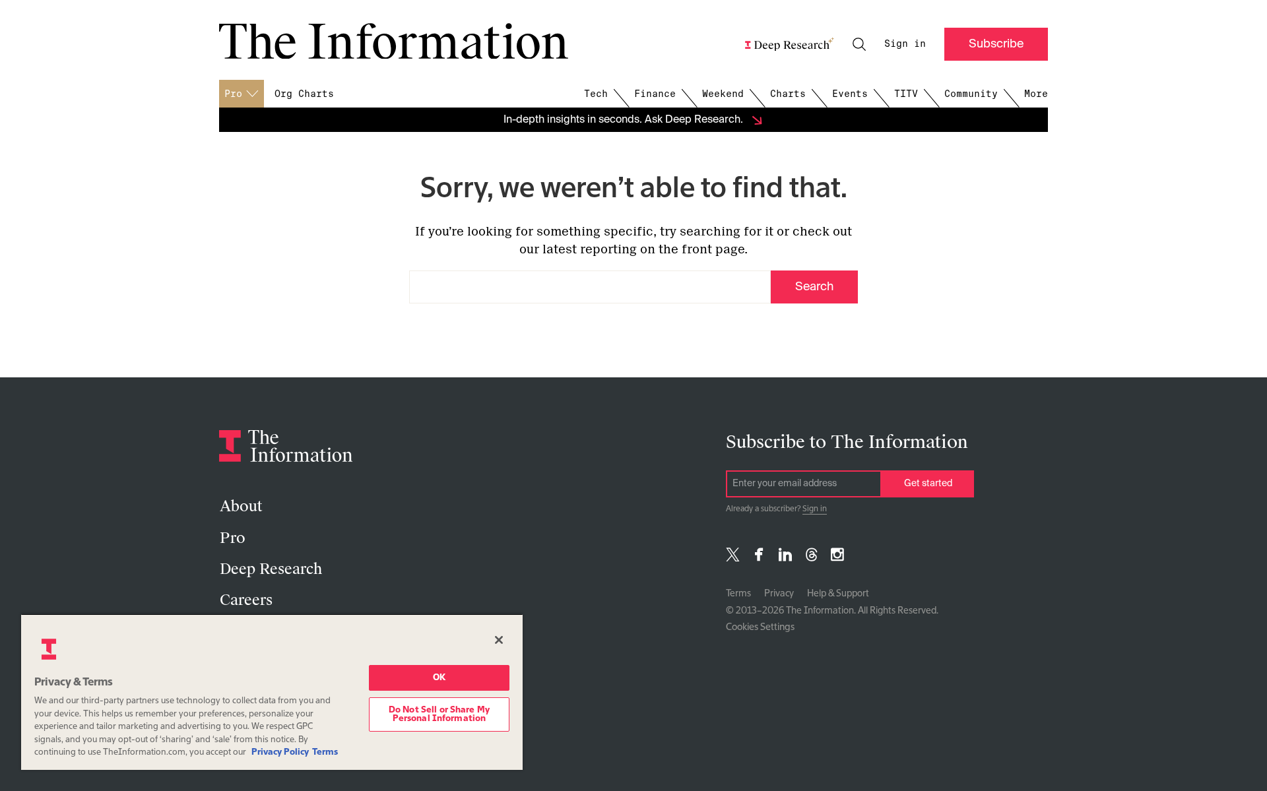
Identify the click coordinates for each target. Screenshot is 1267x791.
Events (850, 94)
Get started (928, 483)
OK (439, 678)
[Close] (498, 639)
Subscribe (996, 44)
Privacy (779, 593)
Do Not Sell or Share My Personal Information (439, 714)
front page (713, 249)
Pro (232, 538)
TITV (906, 94)
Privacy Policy (280, 752)
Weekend (723, 94)
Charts (788, 94)
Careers (246, 600)
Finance (655, 94)
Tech (596, 94)
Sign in (905, 43)
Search (814, 287)
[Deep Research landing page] (789, 44)
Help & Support (838, 593)
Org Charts (304, 94)
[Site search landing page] (859, 44)
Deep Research (271, 569)
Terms (738, 593)
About (241, 506)
